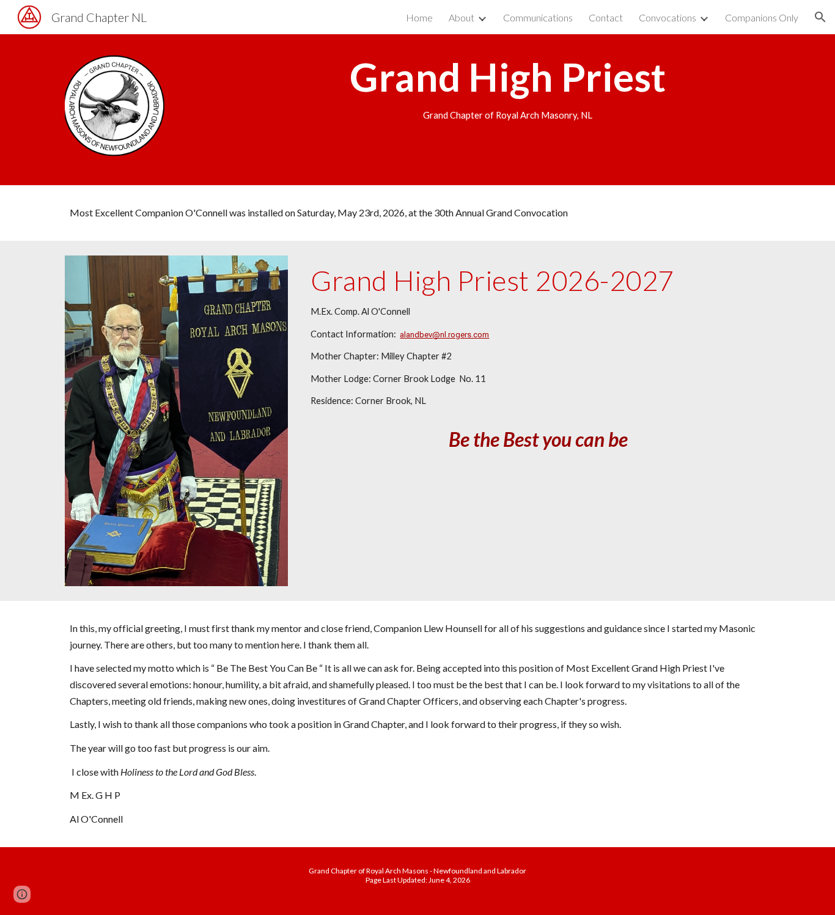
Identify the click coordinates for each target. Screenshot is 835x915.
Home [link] (419, 17)
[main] (508, 88)
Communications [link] (538, 17)
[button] (820, 17)
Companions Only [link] (761, 17)
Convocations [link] (667, 17)
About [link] (461, 17)
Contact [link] (606, 17)
